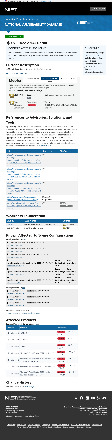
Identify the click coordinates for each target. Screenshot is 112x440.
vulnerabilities (14, 36)
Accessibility (21, 425)
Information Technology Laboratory (21, 19)
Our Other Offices (31, 416)
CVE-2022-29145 (92, 55)
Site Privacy (11, 425)
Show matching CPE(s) (14, 245)
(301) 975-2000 (11, 412)
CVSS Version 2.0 (68, 78)
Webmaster (9, 416)
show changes (29, 387)
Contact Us (19, 416)
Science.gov (80, 427)
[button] (98, 9)
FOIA (88, 425)
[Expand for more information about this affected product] (8, 333)
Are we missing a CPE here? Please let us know (22, 313)
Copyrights (46, 425)
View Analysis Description (19, 73)
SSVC (50, 82)
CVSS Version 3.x (50, 78)
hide (23, 239)
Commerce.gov (68, 427)
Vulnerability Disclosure (60, 425)
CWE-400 (10, 224)
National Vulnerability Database (33, 24)
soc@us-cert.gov (101, 412)
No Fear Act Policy (78, 425)
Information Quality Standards (49, 427)
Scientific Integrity (30, 427)
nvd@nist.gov (45, 145)
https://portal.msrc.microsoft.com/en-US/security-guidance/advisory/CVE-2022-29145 (24, 206)
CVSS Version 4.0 (32, 78)
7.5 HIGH (32, 105)
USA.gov (89, 427)
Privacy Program (34, 425)
